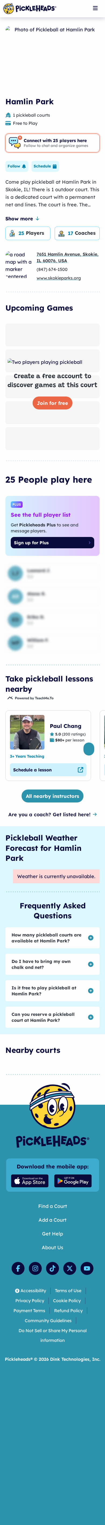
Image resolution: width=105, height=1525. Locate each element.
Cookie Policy (67, 1300)
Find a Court (52, 1206)
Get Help (52, 1234)
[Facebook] (18, 1268)
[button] (16, 166)
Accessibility (33, 1290)
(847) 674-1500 (52, 269)
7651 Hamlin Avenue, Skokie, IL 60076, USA (68, 257)
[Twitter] (69, 1268)
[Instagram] (35, 1268)
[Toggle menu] (95, 8)
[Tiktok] (52, 1268)
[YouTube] (86, 1268)
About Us (52, 1247)
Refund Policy (68, 1310)
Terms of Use (68, 1290)
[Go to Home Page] (29, 8)
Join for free (52, 403)
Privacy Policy (29, 1300)
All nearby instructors (52, 796)
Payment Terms (29, 1310)
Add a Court (52, 1220)
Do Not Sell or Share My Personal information (53, 1335)
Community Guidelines (48, 1320)
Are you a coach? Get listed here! (49, 814)
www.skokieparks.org (59, 278)
